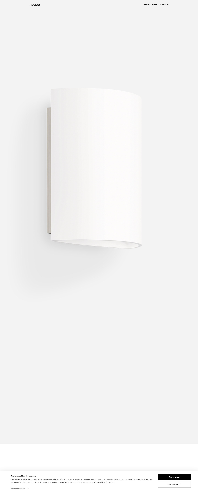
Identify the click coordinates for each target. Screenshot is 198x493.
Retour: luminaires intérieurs (156, 5)
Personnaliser (173, 484)
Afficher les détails (18, 489)
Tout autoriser (174, 477)
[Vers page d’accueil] (35, 4)
